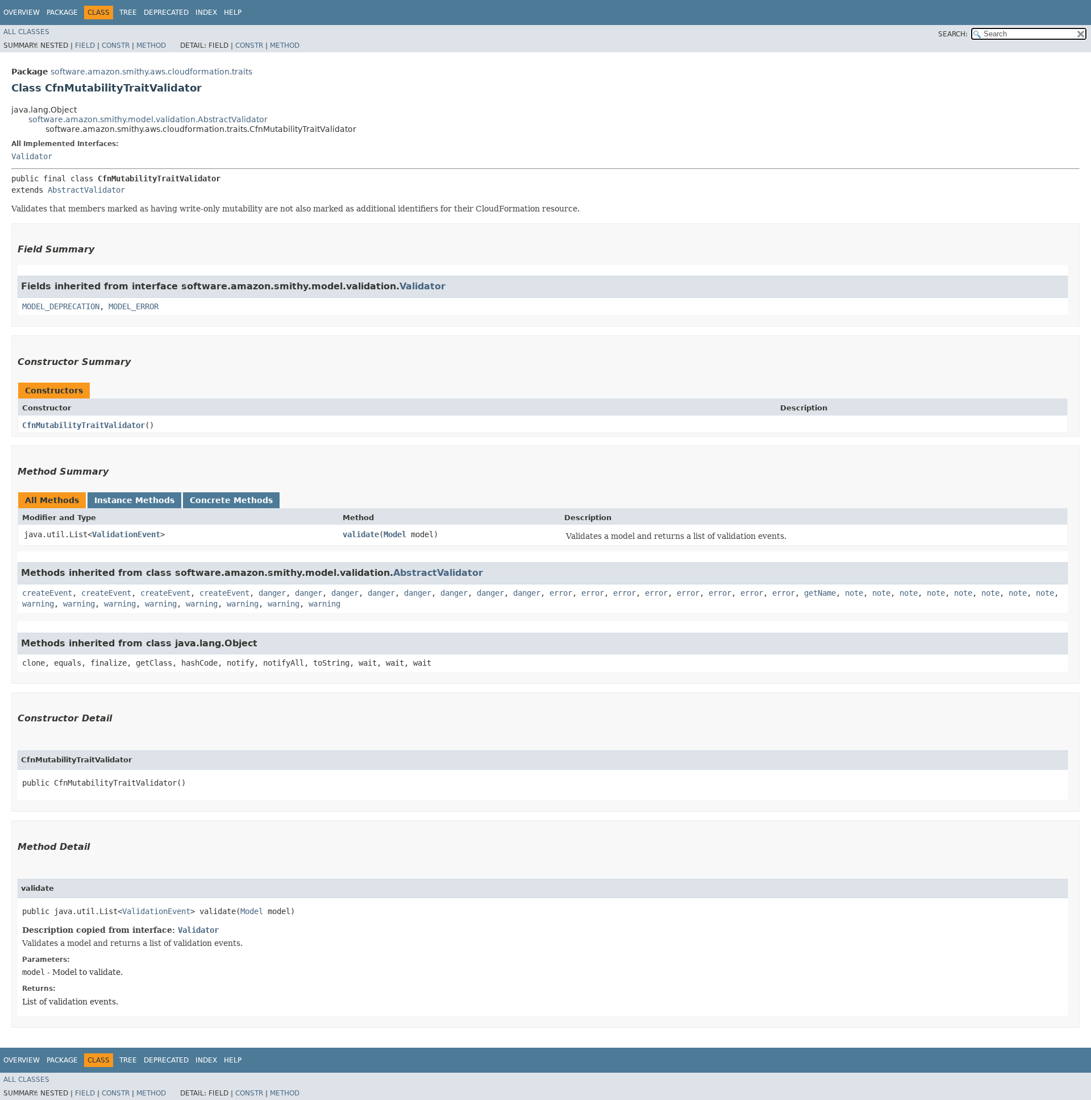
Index (206, 12)
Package (62, 12)
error (560, 592)
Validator (31, 156)
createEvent (47, 592)
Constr (116, 45)
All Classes (26, 32)
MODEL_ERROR (134, 306)
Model (395, 534)
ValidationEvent (126, 534)
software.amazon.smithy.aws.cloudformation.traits (151, 71)
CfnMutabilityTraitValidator (83, 425)
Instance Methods (134, 500)
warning (38, 603)
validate (361, 534)
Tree (128, 12)
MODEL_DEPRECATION (60, 306)
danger (272, 592)
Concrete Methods (231, 500)
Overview (21, 12)
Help (232, 12)
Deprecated (166, 12)
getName (820, 592)
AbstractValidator (86, 189)
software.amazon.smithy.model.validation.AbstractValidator (148, 119)
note (854, 592)
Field (85, 45)
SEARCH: (953, 34)
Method (151, 45)
